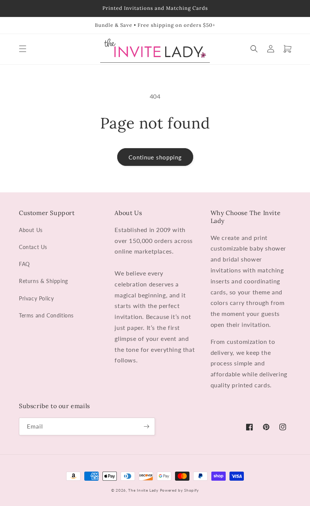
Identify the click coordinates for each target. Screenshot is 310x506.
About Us (31, 230)
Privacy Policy (36, 298)
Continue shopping (155, 157)
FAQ (24, 264)
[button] (22, 48)
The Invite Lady (143, 490)
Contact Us (33, 247)
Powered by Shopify (179, 490)
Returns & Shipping (43, 281)
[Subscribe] (146, 426)
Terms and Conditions (46, 315)
